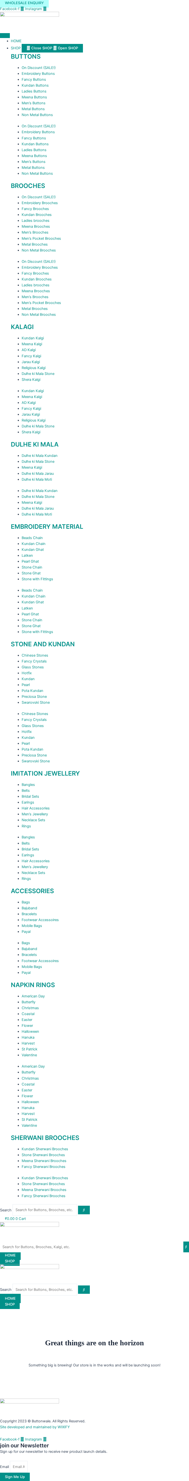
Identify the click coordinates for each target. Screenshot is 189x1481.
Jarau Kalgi (31, 362)
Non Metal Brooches (39, 250)
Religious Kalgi (34, 368)
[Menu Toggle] (5, 35)
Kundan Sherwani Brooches (45, 1149)
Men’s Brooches (35, 232)
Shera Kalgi (31, 379)
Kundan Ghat (33, 549)
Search (6, 1210)
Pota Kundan (32, 690)
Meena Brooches (36, 226)
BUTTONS (26, 56)
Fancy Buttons (34, 79)
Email (5, 1467)
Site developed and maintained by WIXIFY (35, 1427)
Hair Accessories (36, 808)
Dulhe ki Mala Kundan (40, 455)
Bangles (28, 784)
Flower (27, 1025)
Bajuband (29, 908)
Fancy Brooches (35, 209)
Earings (28, 802)
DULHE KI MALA (35, 444)
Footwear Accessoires (40, 920)
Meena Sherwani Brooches (44, 1161)
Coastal (28, 1014)
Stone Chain (32, 567)
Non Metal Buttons (37, 115)
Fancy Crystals (34, 661)
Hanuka (28, 1037)
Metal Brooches (35, 244)
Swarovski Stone (36, 702)
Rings (26, 826)
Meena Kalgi (32, 344)
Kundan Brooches (37, 214)
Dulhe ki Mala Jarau (38, 473)
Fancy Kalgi (31, 356)
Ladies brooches (35, 220)
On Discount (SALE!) (39, 68)
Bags (26, 902)
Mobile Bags (32, 926)
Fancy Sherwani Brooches (43, 1166)
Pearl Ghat (30, 561)
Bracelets (29, 914)
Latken (27, 555)
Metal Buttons (33, 109)
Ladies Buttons (34, 91)
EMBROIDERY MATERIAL (47, 526)
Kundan (28, 679)
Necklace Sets (33, 820)
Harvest (28, 1043)
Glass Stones (33, 667)
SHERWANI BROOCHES (45, 1137)
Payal (26, 931)
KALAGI (22, 327)
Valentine (29, 1055)
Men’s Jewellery (35, 814)
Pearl (26, 685)
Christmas (30, 1008)
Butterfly (28, 1002)
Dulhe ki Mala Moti (37, 479)
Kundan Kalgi (33, 338)
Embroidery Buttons (38, 73)
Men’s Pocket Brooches (41, 238)
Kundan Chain (34, 544)
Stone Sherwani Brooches (43, 1155)
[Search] (84, 1210)
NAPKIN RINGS (33, 985)
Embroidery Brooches (40, 203)
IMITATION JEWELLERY (45, 773)
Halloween (30, 1031)
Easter (27, 1020)
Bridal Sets (30, 796)
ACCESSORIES (32, 891)
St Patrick (29, 1049)
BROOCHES (28, 185)
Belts (26, 790)
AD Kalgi (29, 350)
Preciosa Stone (34, 696)
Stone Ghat (31, 573)
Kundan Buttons (35, 85)
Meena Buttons (34, 97)
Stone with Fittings (37, 579)
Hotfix (27, 673)
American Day (33, 996)
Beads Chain (32, 538)
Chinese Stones (35, 655)
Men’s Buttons (34, 103)
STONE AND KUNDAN (43, 644)
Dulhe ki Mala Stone (38, 373)
